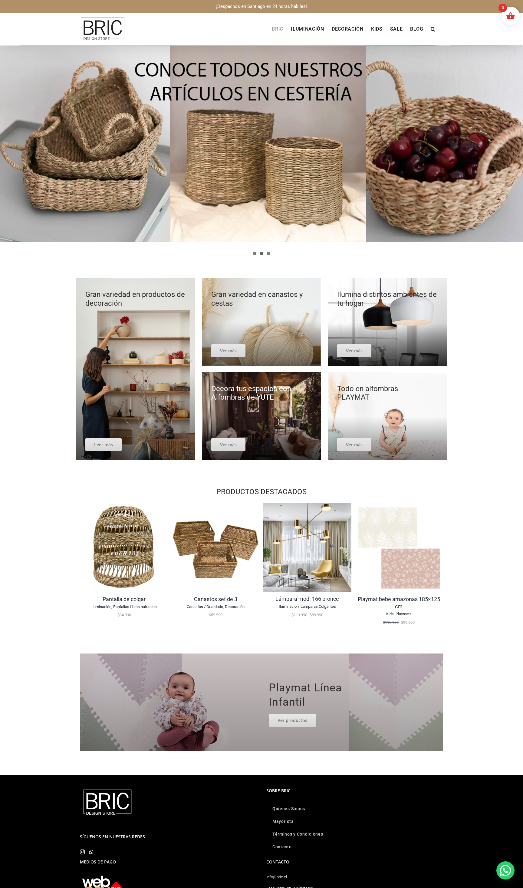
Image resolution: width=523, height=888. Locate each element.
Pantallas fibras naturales (135, 606)
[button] (433, 29)
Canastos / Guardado (205, 606)
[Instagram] (82, 852)
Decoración (235, 606)
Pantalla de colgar (124, 599)
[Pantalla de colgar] (124, 506)
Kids (390, 614)
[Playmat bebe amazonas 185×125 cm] (398, 506)
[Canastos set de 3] (215, 506)
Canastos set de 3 (215, 599)
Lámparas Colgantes (318, 606)
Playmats (404, 614)
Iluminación (101, 606)
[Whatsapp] (91, 852)
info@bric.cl (276, 877)
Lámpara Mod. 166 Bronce (307, 599)
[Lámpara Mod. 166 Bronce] (307, 506)
